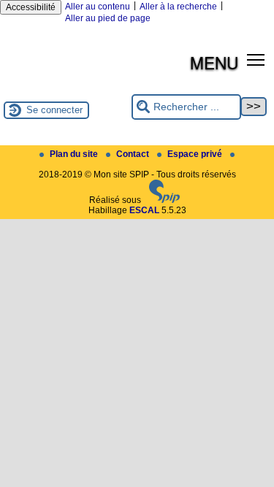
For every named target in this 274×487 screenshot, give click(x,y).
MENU (214, 62)
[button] (256, 59)
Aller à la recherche (178, 6)
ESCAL (144, 210)
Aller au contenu (97, 6)
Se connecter (54, 109)
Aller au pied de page (108, 18)
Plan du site (75, 154)
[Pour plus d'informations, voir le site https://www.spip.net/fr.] (164, 200)
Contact (133, 154)
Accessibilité (31, 7)
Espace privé (195, 154)
